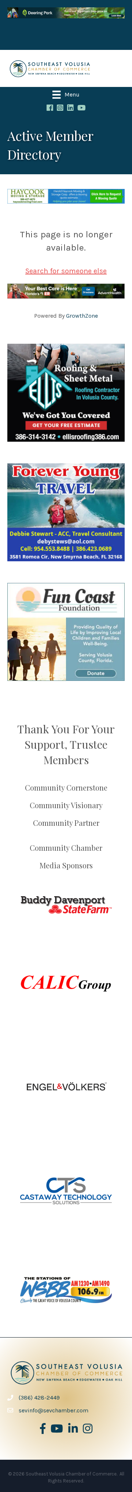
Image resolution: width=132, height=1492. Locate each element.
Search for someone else (66, 271)
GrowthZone (82, 315)
